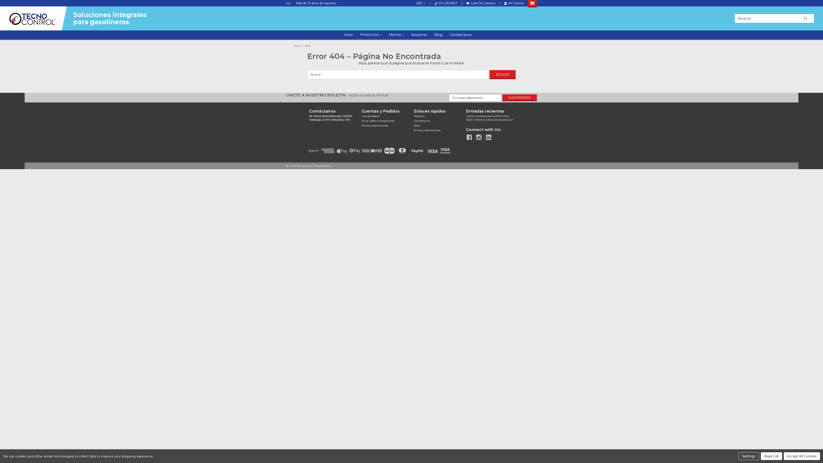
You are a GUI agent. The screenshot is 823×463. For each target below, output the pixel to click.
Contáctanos (461, 35)
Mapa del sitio (322, 165)
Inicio (348, 35)
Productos (370, 35)
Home (297, 45)
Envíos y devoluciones (375, 125)
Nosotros (419, 35)
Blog (438, 35)
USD (419, 3)
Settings (748, 456)
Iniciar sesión (369, 120)
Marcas (396, 35)
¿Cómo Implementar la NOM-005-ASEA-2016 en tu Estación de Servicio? (489, 117)
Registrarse (387, 120)
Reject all (771, 456)
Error (308, 46)
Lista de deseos (483, 3)
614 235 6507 (448, 3)
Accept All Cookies (802, 456)
